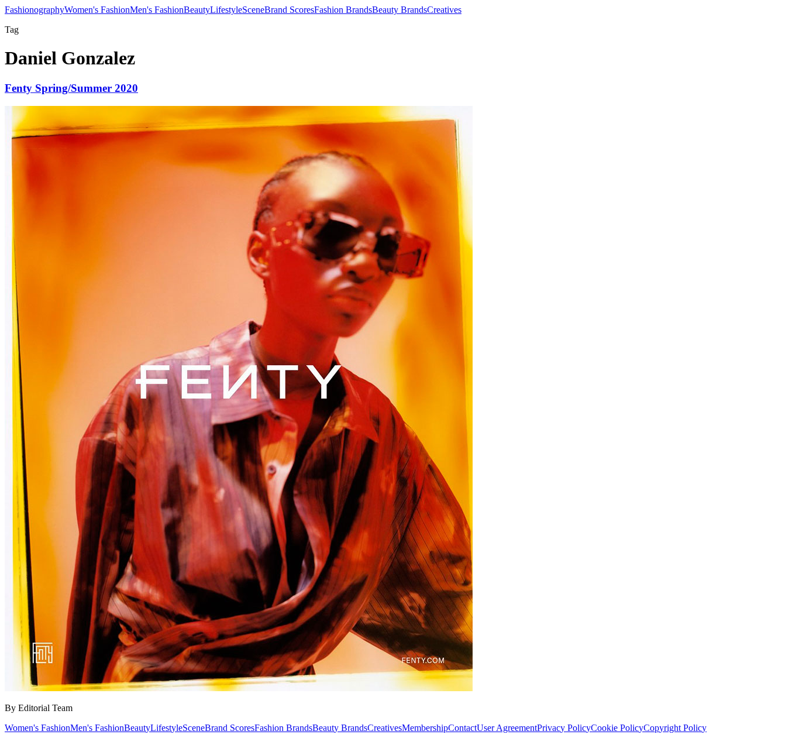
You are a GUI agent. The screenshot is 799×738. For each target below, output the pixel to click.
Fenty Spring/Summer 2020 (71, 88)
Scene (253, 10)
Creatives (444, 10)
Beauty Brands (399, 10)
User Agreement (507, 728)
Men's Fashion (157, 10)
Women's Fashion (97, 10)
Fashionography (34, 10)
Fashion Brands (343, 10)
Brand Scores (289, 10)
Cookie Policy (617, 728)
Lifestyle (226, 10)
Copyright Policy (675, 728)
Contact (462, 728)
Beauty (197, 10)
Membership (425, 728)
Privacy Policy (564, 728)
